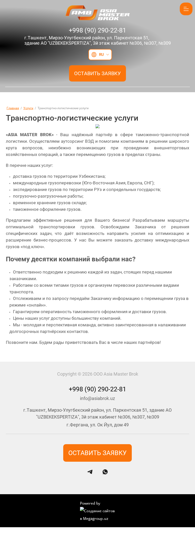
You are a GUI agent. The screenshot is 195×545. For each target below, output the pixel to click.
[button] (97, 73)
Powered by (90, 503)
